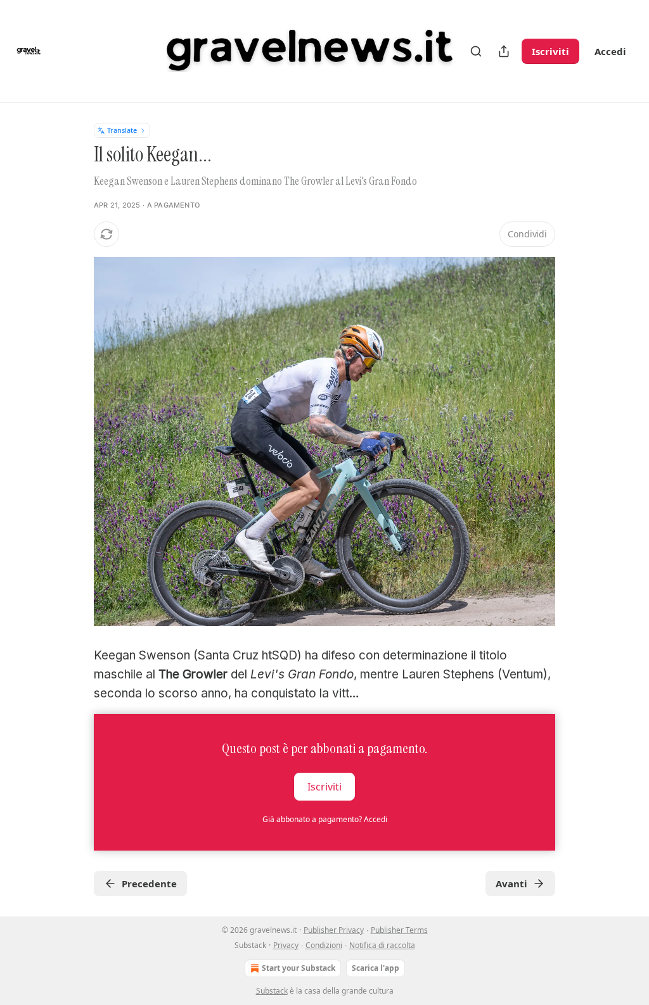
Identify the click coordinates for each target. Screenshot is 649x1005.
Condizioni (323, 945)
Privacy (286, 945)
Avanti (511, 883)
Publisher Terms (399, 930)
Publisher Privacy (334, 930)
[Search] (476, 51)
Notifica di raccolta (382, 945)
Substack (272, 990)
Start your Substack (298, 968)
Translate (122, 130)
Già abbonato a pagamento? (324, 819)
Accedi (610, 51)
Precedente (149, 883)
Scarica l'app (375, 968)
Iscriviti (550, 51)
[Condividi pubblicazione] (504, 51)
